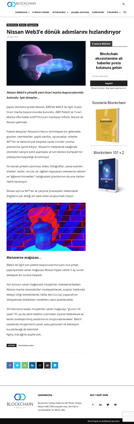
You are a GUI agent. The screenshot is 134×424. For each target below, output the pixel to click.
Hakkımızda (21, 12)
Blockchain (12, 25)
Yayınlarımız (59, 12)
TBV (56, 410)
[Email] (40, 365)
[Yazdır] (47, 365)
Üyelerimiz (112, 12)
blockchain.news (26, 345)
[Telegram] (55, 365)
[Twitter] (17, 365)
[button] (123, 4)
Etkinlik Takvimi (40, 12)
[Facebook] (10, 365)
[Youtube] (115, 404)
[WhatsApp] (25, 365)
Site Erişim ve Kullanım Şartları (104, 421)
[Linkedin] (32, 365)
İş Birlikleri (98, 12)
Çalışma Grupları (80, 12)
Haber (22, 25)
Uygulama (32, 25)
